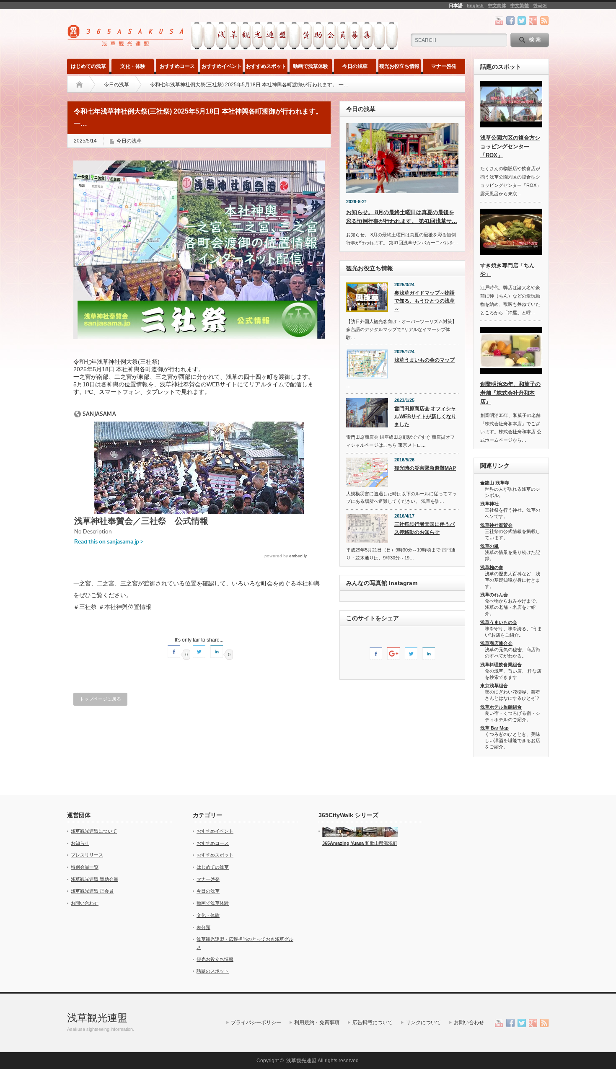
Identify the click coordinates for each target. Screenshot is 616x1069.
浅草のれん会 (494, 594)
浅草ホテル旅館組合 (501, 706)
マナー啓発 (443, 66)
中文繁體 (519, 5)
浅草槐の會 (491, 567)
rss (544, 20)
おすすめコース (177, 66)
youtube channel (499, 20)
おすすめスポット (266, 66)
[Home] (79, 84)
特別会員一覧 (84, 867)
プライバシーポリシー (256, 1022)
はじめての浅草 (88, 66)
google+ (533, 20)
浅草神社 (489, 503)
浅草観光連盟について (94, 830)
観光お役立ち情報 (399, 66)
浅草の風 (489, 546)
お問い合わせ (84, 903)
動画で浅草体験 (310, 66)
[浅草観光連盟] (126, 43)
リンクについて (423, 1022)
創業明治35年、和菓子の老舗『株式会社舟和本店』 (510, 393)
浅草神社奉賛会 (496, 525)
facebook (510, 20)
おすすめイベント (222, 66)
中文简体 (497, 5)
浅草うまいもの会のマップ (424, 360)
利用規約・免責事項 (316, 1022)
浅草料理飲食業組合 (501, 664)
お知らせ (80, 843)
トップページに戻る (100, 698)
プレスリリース (87, 854)
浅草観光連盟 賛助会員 (94, 879)
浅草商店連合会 (496, 643)
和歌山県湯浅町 (380, 843)
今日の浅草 (355, 66)
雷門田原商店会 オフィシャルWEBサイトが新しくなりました (425, 416)
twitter (521, 20)
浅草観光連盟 (97, 1017)
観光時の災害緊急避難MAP (425, 468)
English (475, 5)
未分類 (203, 927)
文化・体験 (132, 66)
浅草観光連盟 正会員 (92, 890)
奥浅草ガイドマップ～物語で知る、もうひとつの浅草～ (424, 300)
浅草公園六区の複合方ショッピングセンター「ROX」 (510, 146)
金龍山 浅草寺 (494, 482)
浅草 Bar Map (494, 727)
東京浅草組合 (494, 685)
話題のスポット (213, 970)
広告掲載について (372, 1022)
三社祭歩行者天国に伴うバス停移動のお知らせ (424, 528)
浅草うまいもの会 (498, 622)
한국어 (540, 5)
